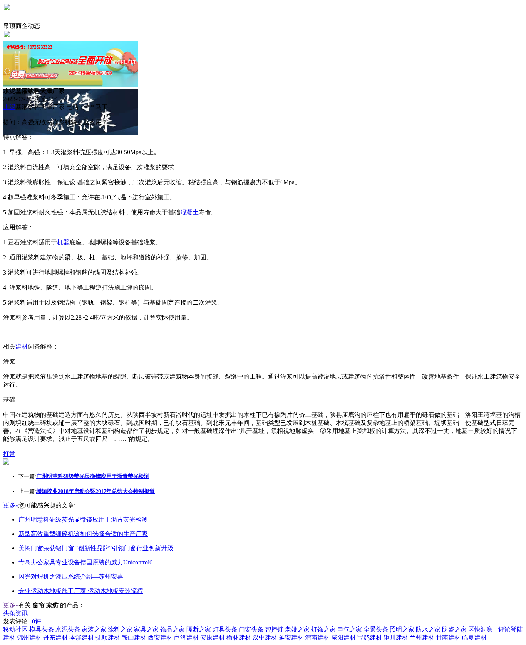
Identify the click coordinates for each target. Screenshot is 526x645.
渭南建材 (317, 637)
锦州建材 (29, 637)
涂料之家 (120, 629)
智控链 (274, 629)
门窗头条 (251, 629)
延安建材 (291, 637)
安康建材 (212, 637)
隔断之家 (198, 629)
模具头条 (41, 629)
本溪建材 (81, 637)
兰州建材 (422, 637)
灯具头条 (225, 629)
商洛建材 (186, 637)
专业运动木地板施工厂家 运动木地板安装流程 (80, 591)
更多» (10, 505)
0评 (36, 621)
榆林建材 (238, 637)
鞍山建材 (134, 637)
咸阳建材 (343, 637)
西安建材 (160, 637)
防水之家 (428, 629)
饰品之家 (172, 629)
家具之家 (146, 629)
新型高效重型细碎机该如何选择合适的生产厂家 (83, 533)
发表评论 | (22, 621)
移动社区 (15, 629)
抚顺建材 (107, 637)
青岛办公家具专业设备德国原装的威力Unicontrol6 (85, 562)
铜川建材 (396, 637)
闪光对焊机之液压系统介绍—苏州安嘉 (70, 576)
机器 (63, 242)
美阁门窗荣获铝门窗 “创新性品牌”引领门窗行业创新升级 (95, 548)
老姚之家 (297, 629)
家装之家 (94, 629)
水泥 (9, 107)
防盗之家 (454, 629)
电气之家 (349, 629)
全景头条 (376, 629)
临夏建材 (474, 637)
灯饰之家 (323, 629)
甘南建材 (448, 637)
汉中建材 (265, 637)
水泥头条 (67, 629)
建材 (21, 346)
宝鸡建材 (369, 637)
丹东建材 (55, 637)
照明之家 (402, 629)
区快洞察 (480, 629)
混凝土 (189, 212)
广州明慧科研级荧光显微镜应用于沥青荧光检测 (83, 519)
